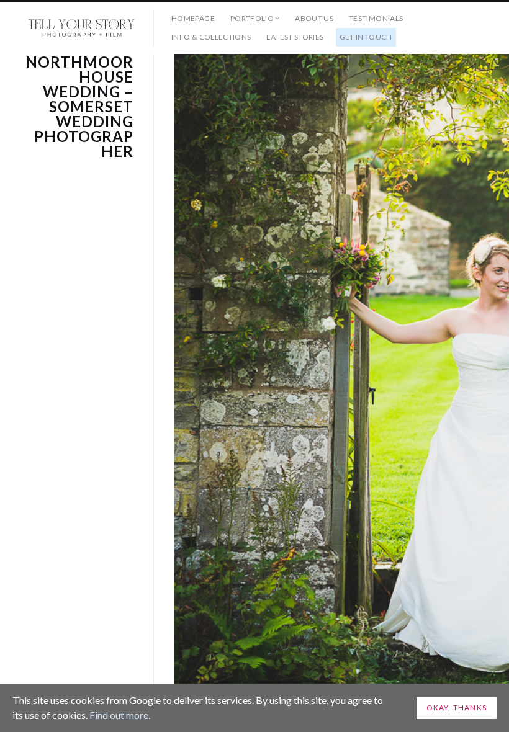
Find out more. (119, 715)
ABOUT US (314, 18)
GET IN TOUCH (366, 37)
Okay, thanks (456, 707)
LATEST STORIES (294, 37)
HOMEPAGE (193, 18)
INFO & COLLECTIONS (211, 37)
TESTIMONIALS (376, 18)
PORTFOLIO (252, 18)
